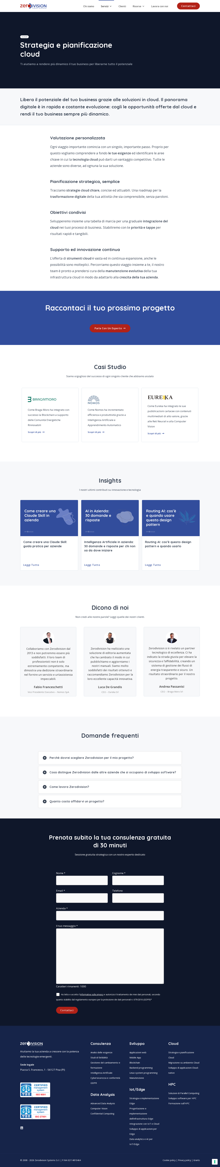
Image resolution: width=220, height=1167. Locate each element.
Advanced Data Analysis (103, 1103)
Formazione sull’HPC (178, 1103)
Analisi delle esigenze (101, 1052)
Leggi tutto (31, 565)
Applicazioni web (137, 1052)
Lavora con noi (159, 6)
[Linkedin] (21, 1127)
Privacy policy (184, 1160)
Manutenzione (136, 1077)
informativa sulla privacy (91, 994)
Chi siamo (88, 6)
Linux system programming (143, 1072)
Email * (60, 890)
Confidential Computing (102, 1113)
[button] (188, 6)
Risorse (137, 6)
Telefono (117, 890)
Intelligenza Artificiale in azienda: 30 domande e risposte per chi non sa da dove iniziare (109, 546)
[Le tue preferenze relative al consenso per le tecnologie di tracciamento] (215, 1162)
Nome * (60, 873)
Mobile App (135, 1057)
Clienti (122, 6)
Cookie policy (169, 1160)
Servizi (105, 6)
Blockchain (134, 1062)
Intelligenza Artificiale (101, 1072)
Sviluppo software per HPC (182, 1098)
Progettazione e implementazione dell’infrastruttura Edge (141, 1113)
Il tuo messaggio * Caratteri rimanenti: (71, 956)
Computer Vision (99, 1108)
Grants (196, 1160)
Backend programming (141, 1067)
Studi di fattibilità (99, 1057)
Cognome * (118, 873)
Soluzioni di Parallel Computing (183, 1093)
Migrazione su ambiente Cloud (183, 1062)
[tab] (110, 757)
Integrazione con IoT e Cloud (144, 1123)
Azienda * (62, 908)
